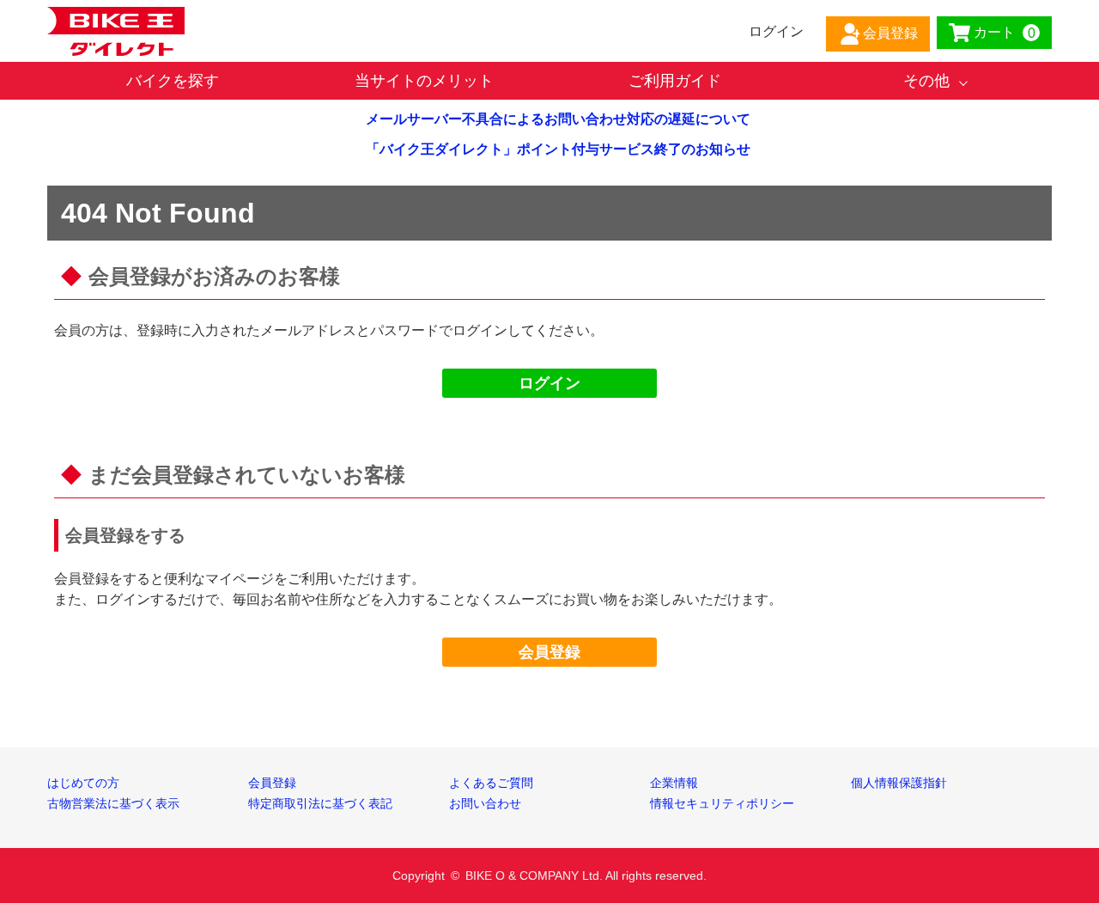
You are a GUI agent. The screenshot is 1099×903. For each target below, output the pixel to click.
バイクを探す (172, 80)
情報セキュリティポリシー (722, 803)
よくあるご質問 (491, 783)
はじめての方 (83, 783)
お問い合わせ (485, 803)
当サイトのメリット (424, 80)
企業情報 (674, 783)
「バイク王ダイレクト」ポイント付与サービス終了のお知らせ (558, 149)
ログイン (549, 383)
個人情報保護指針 (899, 783)
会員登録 (549, 652)
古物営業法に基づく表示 (113, 803)
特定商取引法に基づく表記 (320, 803)
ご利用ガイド (674, 80)
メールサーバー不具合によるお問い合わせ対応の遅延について (558, 119)
